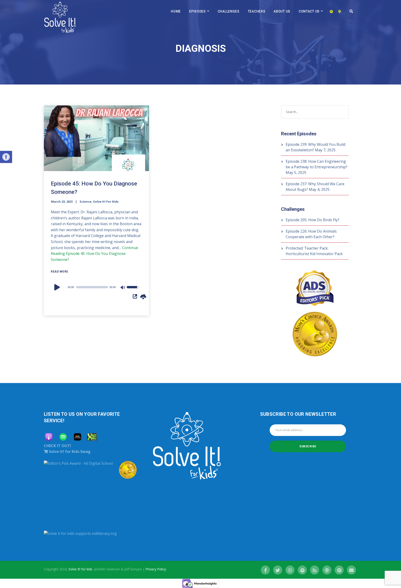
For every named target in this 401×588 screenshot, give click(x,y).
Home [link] (176, 11)
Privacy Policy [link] (156, 569)
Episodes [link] (197, 11)
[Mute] (123, 288)
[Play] (57, 287)
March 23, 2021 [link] (62, 201)
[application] (96, 287)
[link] (6, 157)
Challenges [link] (228, 11)
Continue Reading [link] (94, 253)
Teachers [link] (256, 11)
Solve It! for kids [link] (80, 569)
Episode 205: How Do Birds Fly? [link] (312, 219)
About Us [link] (282, 11)
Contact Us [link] (309, 11)
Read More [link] (59, 271)
